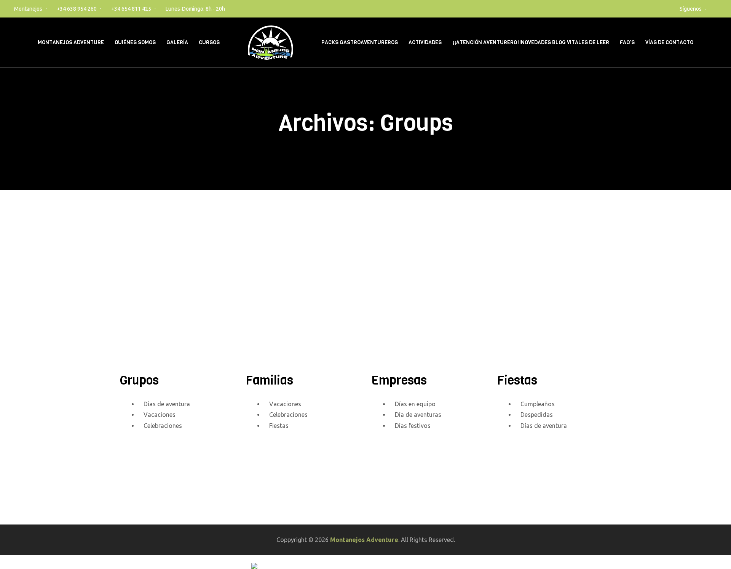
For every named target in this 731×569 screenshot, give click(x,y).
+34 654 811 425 (131, 9)
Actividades (425, 42)
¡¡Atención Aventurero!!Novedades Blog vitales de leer (530, 42)
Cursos (209, 42)
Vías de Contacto (669, 42)
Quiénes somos (135, 42)
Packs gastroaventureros (359, 42)
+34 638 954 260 (77, 9)
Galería (177, 42)
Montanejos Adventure (71, 42)
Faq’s (627, 42)
